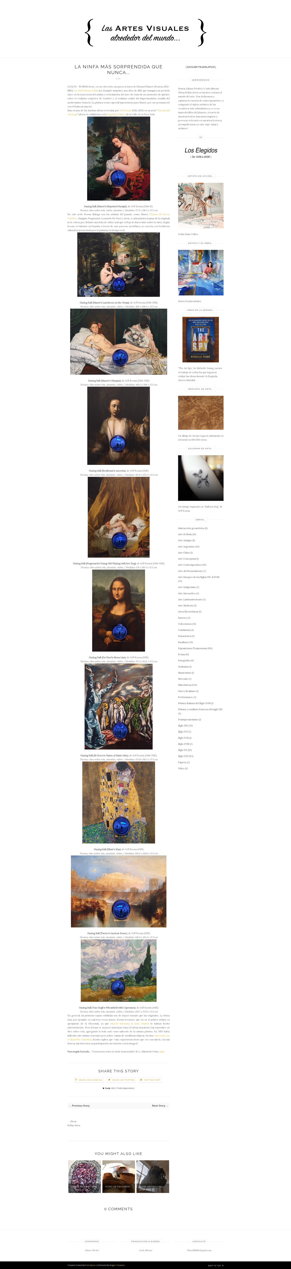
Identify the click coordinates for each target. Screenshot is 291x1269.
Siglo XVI (183, 731)
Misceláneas (184, 684)
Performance (185, 697)
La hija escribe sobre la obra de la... (84, 1188)
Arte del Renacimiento (190, 571)
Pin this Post (152, 1080)
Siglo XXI (183, 756)
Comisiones (184, 630)
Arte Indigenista (187, 587)
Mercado (183, 678)
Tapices (182, 762)
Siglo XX (182, 750)
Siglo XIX (183, 725)
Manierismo (184, 672)
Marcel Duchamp (120, 1023)
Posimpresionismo (188, 719)
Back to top (215, 1265)
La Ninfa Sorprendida (86, 90)
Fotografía (184, 660)
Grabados (183, 666)
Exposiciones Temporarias (192, 648)
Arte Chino (184, 552)
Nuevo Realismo (187, 691)
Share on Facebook (90, 1080)
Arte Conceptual (187, 558)
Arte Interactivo (187, 593)
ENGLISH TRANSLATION (201, 67)
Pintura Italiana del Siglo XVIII (194, 703)
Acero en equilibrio (117, 1186)
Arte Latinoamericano (190, 599)
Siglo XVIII (183, 744)
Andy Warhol (141, 1023)
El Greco (164, 214)
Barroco (182, 617)
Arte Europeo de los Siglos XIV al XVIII (198, 577)
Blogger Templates (117, 1265)
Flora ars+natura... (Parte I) (151, 1188)
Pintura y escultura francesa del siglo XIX (200, 709)
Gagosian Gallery (116, 114)
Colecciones (184, 623)
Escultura (183, 642)
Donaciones (184, 636)
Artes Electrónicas (188, 611)
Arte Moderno (186, 605)
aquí (161, 1051)
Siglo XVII (183, 737)
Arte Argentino (186, 546)
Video (181, 768)
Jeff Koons (125, 110)
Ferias (181, 654)
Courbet (71, 218)
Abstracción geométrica (191, 528)
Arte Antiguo (185, 540)
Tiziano (154, 214)
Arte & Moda (185, 534)
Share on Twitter (123, 1080)
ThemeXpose (90, 1265)
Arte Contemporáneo (123, 1088)
